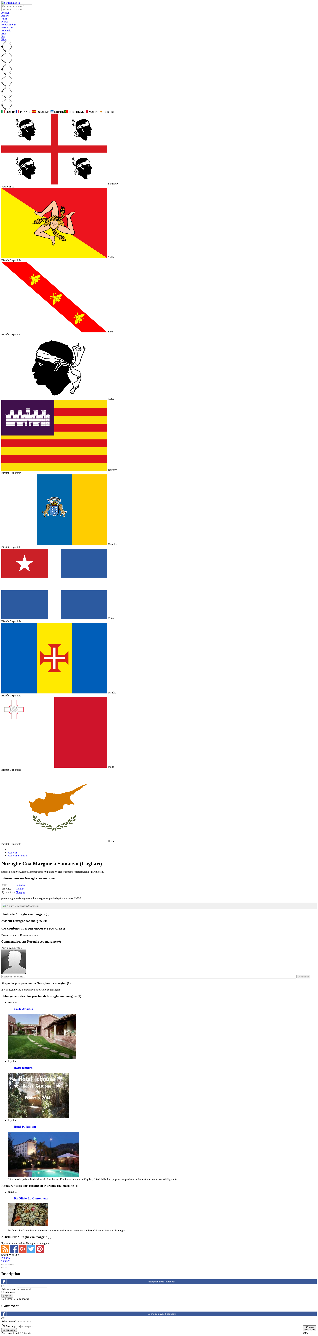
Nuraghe (20, 892)
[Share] (6, 1264)
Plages (4, 21)
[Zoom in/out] (12, 1264)
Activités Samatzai (17, 855)
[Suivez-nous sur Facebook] (14, 1252)
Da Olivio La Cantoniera (31, 1198)
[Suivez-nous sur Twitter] (31, 1252)
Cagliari (20, 888)
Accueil (5, 12)
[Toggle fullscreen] (9, 1264)
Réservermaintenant (309, 1328)
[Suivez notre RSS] (5, 1252)
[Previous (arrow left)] (2, 1267)
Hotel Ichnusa (23, 1068)
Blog (3, 39)
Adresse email (8, 1289)
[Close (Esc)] (2, 1264)
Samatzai (20, 885)
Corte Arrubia (23, 1009)
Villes (4, 18)
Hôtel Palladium (25, 1126)
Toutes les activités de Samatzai (23, 906)
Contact (5, 1260)
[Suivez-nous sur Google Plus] (23, 1252)
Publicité (5, 1257)
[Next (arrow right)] (6, 1267)
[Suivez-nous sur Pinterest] (40, 1252)
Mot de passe (8, 1292)
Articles (5, 15)
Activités (6, 30)
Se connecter (22, 1298)
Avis (3, 33)
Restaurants (7, 27)
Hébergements (8, 24)
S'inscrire (27, 1333)
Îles (3, 36)
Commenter (303, 976)
